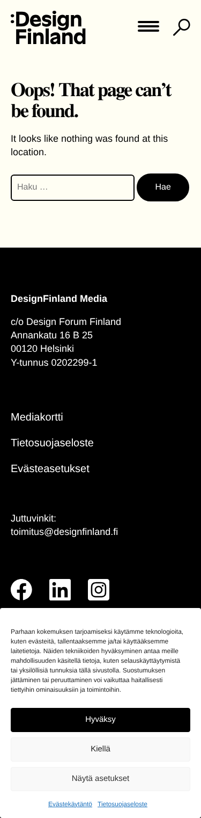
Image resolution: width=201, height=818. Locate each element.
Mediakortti (37, 417)
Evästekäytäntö (70, 804)
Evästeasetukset (50, 469)
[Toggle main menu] (148, 29)
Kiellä (100, 749)
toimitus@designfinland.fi (64, 531)
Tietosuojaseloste (122, 804)
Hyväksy (100, 719)
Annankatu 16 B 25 (52, 335)
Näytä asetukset (101, 778)
